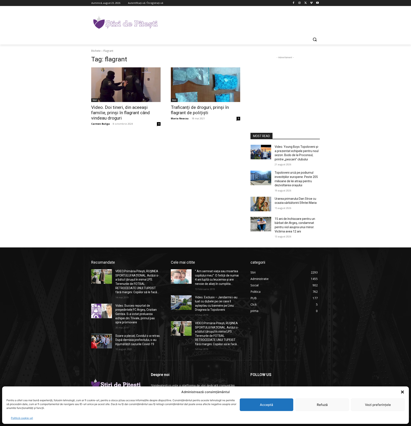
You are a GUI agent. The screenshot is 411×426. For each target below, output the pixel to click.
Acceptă (266, 405)
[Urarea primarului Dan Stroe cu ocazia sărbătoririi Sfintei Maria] (260, 204)
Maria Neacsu (180, 118)
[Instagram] (299, 3)
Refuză (322, 405)
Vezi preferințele (378, 405)
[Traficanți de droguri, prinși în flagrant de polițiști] (205, 84)
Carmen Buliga (100, 123)
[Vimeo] (311, 3)
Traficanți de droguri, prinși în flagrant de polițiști (200, 110)
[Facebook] (293, 3)
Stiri (94, 100)
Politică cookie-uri (22, 418)
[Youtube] (317, 3)
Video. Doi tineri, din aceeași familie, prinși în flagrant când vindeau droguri (120, 113)
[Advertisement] (238, 21)
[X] (305, 3)
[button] (402, 392)
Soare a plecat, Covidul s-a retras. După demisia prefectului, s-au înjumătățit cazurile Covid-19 (137, 340)
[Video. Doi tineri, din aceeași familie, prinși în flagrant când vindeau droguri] (126, 84)
